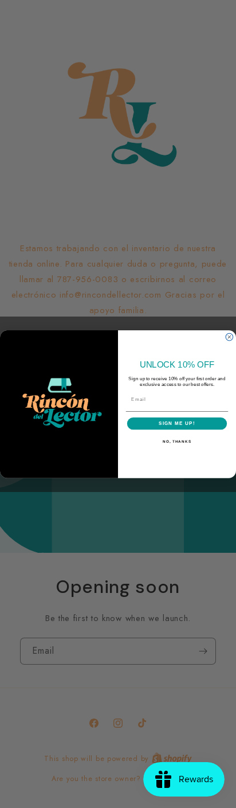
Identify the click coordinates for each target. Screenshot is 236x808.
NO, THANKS (177, 441)
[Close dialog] (229, 337)
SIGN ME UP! (177, 423)
